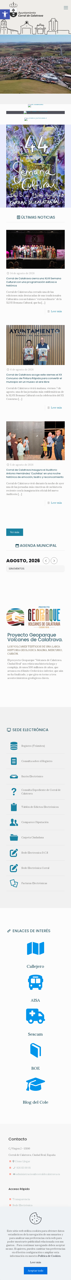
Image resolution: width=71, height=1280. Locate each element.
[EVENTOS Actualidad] (35, 105)
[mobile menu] (66, 7)
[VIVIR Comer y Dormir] (35, 119)
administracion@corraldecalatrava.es (38, 1174)
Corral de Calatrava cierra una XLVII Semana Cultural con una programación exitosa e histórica (33, 282)
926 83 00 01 (23, 1167)
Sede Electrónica (22, 1205)
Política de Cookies (49, 1256)
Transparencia (21, 1199)
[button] (5, 14)
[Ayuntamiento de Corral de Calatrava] (26, 10)
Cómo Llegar (22, 1161)
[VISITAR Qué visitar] (35, 112)
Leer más (56, 311)
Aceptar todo (35, 1270)
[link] (35, 166)
